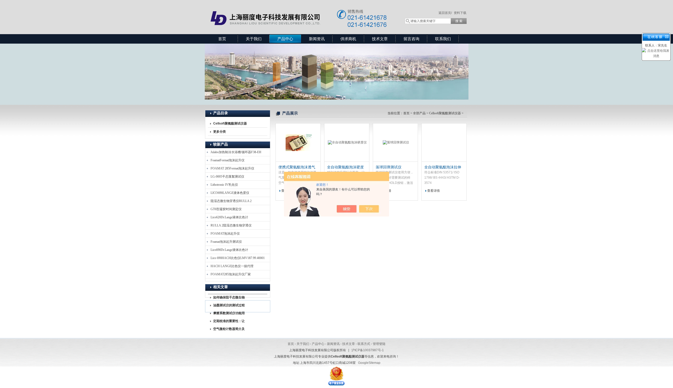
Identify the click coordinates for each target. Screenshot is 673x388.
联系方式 (364, 344)
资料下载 (460, 13)
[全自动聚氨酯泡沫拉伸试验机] (444, 142)
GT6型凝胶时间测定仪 (226, 209)
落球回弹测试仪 (388, 167)
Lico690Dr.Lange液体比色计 (229, 250)
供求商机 (348, 39)
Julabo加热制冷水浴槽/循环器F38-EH (236, 152)
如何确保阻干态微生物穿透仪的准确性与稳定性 (229, 298)
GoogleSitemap (369, 363)
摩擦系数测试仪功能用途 (229, 314)
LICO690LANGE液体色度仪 (230, 193)
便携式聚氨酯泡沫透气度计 (296, 167)
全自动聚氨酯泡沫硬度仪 (345, 167)
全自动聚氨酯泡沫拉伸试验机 (442, 167)
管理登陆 (379, 344)
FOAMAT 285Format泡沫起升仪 (232, 168)
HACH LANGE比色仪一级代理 (232, 266)
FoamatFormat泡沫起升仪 (227, 160)
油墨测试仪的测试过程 (229, 305)
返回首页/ (445, 13)
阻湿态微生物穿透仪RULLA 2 (231, 201)
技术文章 (380, 39)
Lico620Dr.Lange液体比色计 (229, 217)
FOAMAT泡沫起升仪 (225, 233)
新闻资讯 (317, 39)
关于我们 (254, 39)
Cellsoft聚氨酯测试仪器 (230, 123)
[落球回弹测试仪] (395, 142)
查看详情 (433, 191)
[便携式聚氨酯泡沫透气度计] (298, 142)
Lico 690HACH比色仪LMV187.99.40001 (238, 258)
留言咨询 (411, 39)
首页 (222, 39)
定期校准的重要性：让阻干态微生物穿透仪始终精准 (229, 322)
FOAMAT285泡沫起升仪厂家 (231, 274)
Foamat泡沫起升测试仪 (226, 242)
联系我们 (443, 39)
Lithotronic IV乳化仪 (224, 185)
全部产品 (419, 113)
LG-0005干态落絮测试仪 (227, 176)
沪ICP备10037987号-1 (367, 350)
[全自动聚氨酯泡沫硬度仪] (346, 142)
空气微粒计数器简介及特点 (229, 330)
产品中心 (285, 39)
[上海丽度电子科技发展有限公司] (299, 12)
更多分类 (219, 131)
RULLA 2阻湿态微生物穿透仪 (231, 225)
